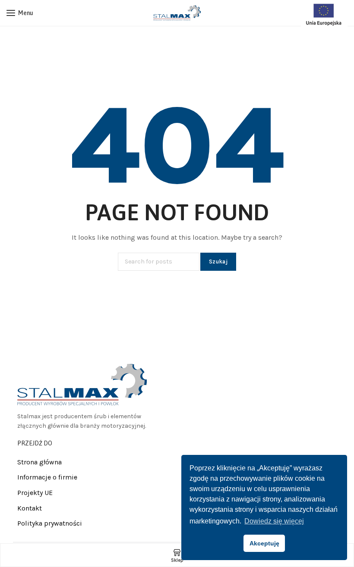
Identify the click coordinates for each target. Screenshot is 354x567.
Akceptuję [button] (264, 543)
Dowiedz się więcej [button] (274, 521)
